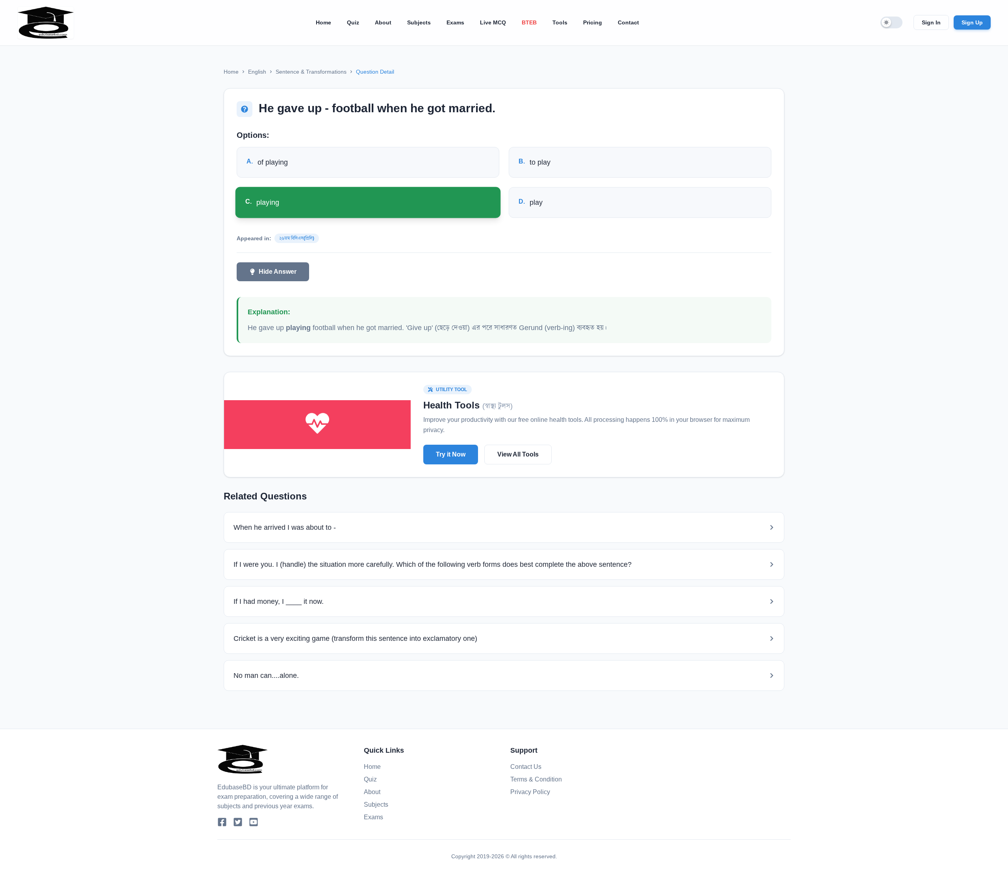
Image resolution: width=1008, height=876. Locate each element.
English (257, 72)
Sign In (931, 22)
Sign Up (972, 22)
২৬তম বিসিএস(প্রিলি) (296, 238)
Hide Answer (277, 271)
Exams (455, 22)
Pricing (592, 22)
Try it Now (450, 454)
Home (323, 22)
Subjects (419, 22)
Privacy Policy (530, 792)
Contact (628, 22)
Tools (559, 22)
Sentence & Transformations (311, 72)
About (383, 22)
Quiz (353, 22)
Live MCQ (493, 22)
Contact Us (525, 766)
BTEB (529, 22)
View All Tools (518, 454)
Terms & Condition (536, 779)
